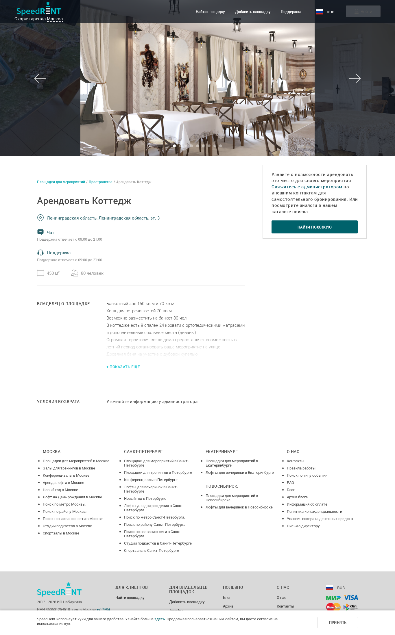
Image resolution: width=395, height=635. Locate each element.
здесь (159, 618)
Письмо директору (303, 525)
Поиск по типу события (307, 475)
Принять (338, 622)
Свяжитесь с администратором (307, 187)
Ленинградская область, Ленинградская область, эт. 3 (103, 218)
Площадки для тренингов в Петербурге (158, 472)
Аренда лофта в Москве (63, 482)
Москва (55, 18)
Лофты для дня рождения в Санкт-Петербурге (154, 508)
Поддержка (291, 11)
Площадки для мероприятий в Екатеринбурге (232, 463)
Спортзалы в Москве (61, 533)
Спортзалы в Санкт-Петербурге (151, 550)
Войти (366, 11)
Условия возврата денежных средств (320, 518)
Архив (228, 606)
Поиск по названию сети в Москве (73, 518)
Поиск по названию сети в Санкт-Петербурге (153, 534)
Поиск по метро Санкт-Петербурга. (154, 517)
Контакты (295, 460)
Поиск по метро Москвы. (64, 504)
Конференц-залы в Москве (66, 475)
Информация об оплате (307, 504)
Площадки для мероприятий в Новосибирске (232, 497)
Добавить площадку (253, 11)
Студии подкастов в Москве (67, 525)
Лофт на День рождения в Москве (72, 497)
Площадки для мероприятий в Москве (76, 460)
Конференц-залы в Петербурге (151, 479)
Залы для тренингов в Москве (69, 468)
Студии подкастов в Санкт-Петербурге (158, 543)
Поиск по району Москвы (64, 511)
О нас (281, 597)
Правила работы (301, 468)
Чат (50, 232)
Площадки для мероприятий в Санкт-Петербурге (156, 463)
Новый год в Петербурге (145, 498)
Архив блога (297, 497)
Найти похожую (315, 227)
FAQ (290, 482)
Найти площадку (210, 11)
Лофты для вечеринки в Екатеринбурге (240, 472)
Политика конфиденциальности (314, 511)
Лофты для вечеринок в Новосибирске (239, 507)
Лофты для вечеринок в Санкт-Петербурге (151, 489)
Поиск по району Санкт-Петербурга (154, 524)
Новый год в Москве (60, 489)
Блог (291, 489)
